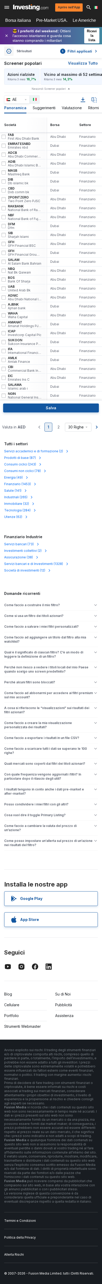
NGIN (24, 395)
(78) (22, 471)
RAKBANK (24, 208)
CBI (24, 369)
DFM (11, 226)
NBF (24, 217)
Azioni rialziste (21, 74)
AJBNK (17, 306)
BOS (19, 279)
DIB (18, 181)
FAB (23, 136)
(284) (17, 510)
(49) (13, 477)
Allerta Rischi (14, 1254)
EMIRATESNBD (19, 145)
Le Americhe (84, 20)
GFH (22, 244)
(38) (18, 557)
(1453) (17, 484)
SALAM (24, 261)
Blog (8, 994)
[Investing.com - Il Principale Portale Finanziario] (30, 7)
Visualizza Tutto (83, 63)
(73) (19, 544)
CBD (18, 190)
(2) (33, 451)
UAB (19, 288)
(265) (15, 497)
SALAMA (18, 386)
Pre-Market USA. (51, 20)
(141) (12, 490)
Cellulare (11, 1005)
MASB (19, 172)
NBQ (19, 270)
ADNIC (24, 297)
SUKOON (24, 342)
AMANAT (24, 324)
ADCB (24, 154)
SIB (18, 235)
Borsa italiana (18, 20)
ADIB (24, 163)
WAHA (18, 315)
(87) (20, 458)
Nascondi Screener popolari (49, 88)
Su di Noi (63, 994)
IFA (24, 351)
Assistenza (64, 1015)
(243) (20, 464)
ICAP (24, 333)
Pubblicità (63, 1005)
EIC (19, 377)
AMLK (19, 360)
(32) (16, 504)
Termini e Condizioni (20, 1221)
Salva (51, 408)
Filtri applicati (77, 51)
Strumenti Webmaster (22, 1026)
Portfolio (11, 1015)
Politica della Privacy (20, 1237)
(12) (24, 570)
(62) (13, 517)
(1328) (33, 564)
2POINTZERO (24, 199)
